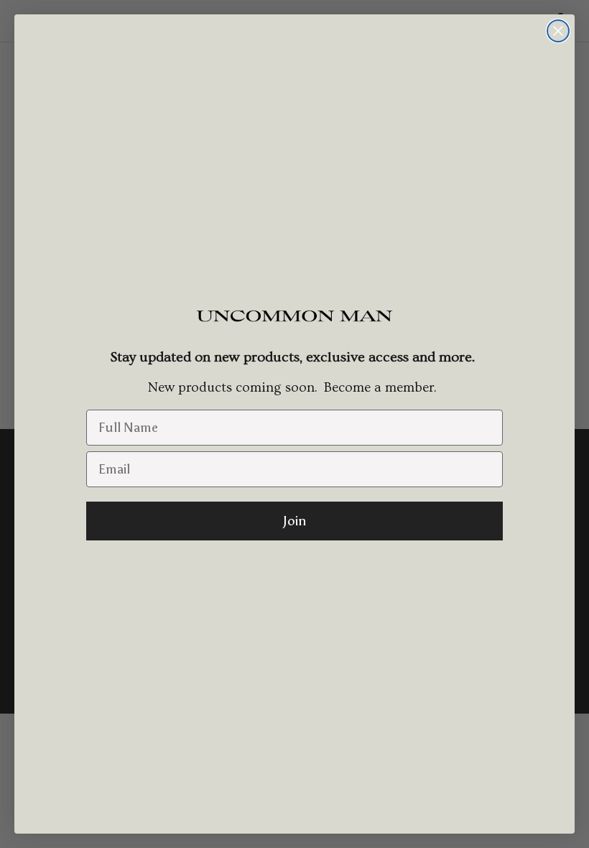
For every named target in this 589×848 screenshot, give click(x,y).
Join (294, 521)
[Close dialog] (558, 31)
